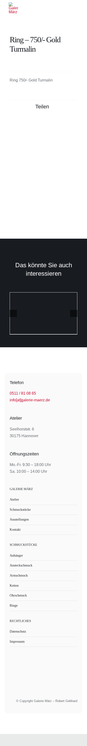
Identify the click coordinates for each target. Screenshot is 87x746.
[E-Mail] (73, 122)
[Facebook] (47, 122)
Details (43, 314)
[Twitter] (55, 122)
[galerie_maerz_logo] (13, 4)
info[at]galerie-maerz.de (30, 400)
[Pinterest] (64, 122)
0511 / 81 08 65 (23, 393)
